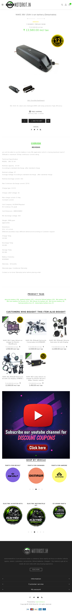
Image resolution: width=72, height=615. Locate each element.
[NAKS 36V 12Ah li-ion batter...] (31, 19)
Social (36, 127)
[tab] (36, 143)
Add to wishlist (48, 121)
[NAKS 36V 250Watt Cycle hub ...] (41, 19)
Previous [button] (10, 424)
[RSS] (41, 597)
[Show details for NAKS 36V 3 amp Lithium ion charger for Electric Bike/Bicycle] (12, 327)
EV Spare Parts (36, 504)
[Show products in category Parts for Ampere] (36, 475)
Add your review (40, 24)
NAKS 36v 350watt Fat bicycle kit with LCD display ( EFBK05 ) (12, 377)
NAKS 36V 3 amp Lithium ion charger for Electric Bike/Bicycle (12, 342)
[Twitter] (34, 597)
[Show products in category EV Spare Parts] (36, 512)
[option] (12, 477)
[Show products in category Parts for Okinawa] (12, 475)
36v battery (60, 299)
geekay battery (25, 299)
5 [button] (42, 489)
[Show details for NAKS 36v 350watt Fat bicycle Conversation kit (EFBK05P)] (36, 327)
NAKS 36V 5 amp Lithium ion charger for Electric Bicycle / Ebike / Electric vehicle (36, 378)
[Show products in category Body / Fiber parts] (59, 475)
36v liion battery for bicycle (16, 301)
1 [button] (33, 455)
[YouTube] (37, 597)
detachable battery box (43, 303)
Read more (36, 569)
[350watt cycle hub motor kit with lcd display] (59, 327)
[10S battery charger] (36, 363)
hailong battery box (25, 303)
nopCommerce (40, 602)
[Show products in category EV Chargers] (59, 510)
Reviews (36, 147)
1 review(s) (30, 24)
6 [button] (43, 532)
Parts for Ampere (36, 465)
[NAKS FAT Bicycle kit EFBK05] (12, 363)
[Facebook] (30, 597)
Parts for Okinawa (12, 465)
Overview (36, 143)
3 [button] (38, 455)
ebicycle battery (10, 299)
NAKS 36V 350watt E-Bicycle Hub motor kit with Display (59, 341)
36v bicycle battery (55, 301)
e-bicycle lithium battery (43, 299)
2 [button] (36, 455)
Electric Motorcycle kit (13, 504)
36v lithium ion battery (38, 301)
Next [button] (61, 424)
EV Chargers (59, 504)
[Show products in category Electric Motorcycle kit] (13, 517)
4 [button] (39, 489)
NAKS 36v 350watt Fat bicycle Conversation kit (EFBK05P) (36, 341)
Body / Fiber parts (59, 465)
